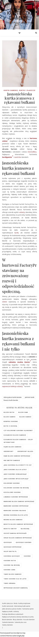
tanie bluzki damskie (13, 574)
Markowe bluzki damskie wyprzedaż (19, 501)
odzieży (22, 212)
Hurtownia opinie (28, 609)
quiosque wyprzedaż (12, 547)
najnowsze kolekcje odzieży (12, 386)
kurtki (17, 233)
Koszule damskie (29, 619)
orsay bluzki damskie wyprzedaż (18, 538)
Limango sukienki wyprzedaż (16, 497)
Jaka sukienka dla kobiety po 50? (18, 465)
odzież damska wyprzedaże (15, 533)
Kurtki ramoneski (7, 606)
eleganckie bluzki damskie (15, 435)
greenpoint (8, 451)
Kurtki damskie (11, 90)
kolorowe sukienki (12, 483)
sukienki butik (10, 560)
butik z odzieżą (10, 426)
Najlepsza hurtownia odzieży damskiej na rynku (18, 617)
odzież (4, 302)
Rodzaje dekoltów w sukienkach (12, 614)
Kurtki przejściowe (24, 603)
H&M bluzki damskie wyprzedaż (17, 456)
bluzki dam (23, 412)
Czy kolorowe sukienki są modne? (18, 430)
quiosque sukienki (24, 542)
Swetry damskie (7, 625)
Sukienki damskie (8, 622)
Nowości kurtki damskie (11, 400)
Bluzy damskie (17, 619)
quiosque (8, 542)
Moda (15, 603)
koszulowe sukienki (12, 492)
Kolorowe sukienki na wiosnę (16, 488)
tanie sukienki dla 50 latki (15, 579)
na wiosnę (25, 528)
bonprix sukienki (11, 421)
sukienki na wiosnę (12, 565)
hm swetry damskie (12, 460)
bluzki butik (9, 412)
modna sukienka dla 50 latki (16, 515)
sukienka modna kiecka (19, 362)
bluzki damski (25, 417)
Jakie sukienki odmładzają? (15, 474)
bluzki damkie (9, 417)
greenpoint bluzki (25, 451)
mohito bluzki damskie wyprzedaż (18, 524)
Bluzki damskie (7, 619)
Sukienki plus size (20, 622)
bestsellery (32, 152)
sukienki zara (9, 569)
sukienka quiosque (12, 556)
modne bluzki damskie (13, 519)
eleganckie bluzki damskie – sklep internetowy (18, 441)
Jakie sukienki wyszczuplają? (16, 479)
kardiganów (7, 157)
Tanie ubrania (9, 583)
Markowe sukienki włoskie (15, 510)
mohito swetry (10, 528)
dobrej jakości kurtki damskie (13, 397)
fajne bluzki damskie (12, 447)
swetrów (17, 157)
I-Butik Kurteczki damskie (19, 12)
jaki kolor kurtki (29, 397)
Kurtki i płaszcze (27, 90)
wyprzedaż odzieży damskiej (16, 588)
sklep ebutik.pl (10, 551)
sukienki (27, 556)
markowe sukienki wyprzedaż (16, 506)
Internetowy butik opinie (22, 606)
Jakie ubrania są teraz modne (11, 609)
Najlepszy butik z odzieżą (10, 611)
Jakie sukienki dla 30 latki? (15, 469)
